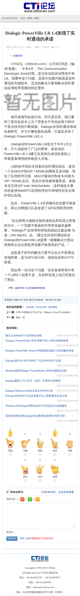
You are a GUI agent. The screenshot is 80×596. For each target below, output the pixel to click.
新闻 (30, 18)
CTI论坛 (45, 47)
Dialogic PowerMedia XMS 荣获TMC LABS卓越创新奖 (36, 340)
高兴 (25, 476)
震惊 (10, 450)
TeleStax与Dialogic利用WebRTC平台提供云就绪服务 (36, 405)
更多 (59, 300)
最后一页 (20, 317)
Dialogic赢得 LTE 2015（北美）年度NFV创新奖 (33, 380)
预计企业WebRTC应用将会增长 (23, 335)
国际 (36, 18)
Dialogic (30, 307)
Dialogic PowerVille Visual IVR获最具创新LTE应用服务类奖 (39, 350)
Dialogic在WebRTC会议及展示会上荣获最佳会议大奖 (36, 395)
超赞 (55, 476)
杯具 (55, 450)
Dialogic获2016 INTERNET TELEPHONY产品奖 (33, 360)
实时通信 (52, 307)
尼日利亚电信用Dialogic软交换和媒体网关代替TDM (35, 415)
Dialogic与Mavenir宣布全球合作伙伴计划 (29, 390)
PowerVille (41, 307)
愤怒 (40, 450)
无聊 (70, 450)
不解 (25, 450)
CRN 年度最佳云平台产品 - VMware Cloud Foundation (43, 312)
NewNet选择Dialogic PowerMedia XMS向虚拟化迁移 (36, 370)
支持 (40, 476)
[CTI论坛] (40, 12)
